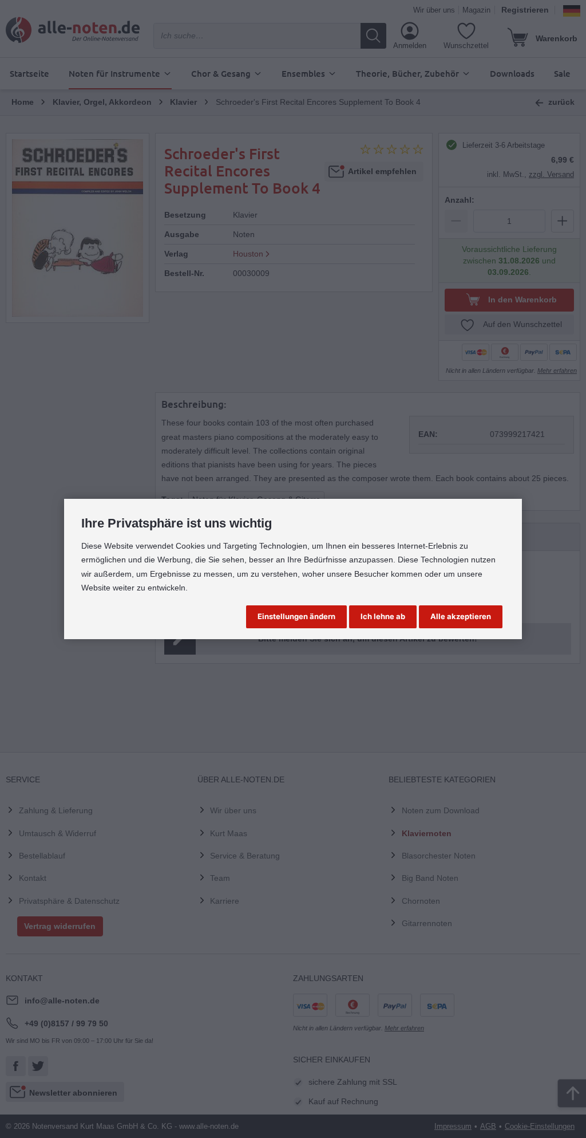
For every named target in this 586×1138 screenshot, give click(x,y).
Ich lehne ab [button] (383, 616)
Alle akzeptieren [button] (460, 616)
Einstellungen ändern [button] (296, 616)
